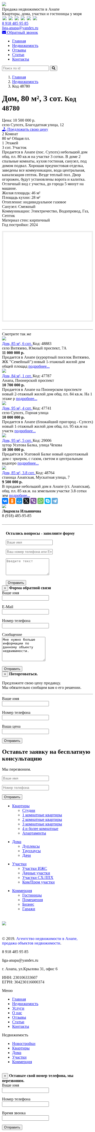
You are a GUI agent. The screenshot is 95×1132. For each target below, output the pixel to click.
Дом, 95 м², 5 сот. (17, 440)
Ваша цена (11, 726)
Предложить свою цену (27, 129)
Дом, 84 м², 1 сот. (17, 376)
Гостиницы (32, 895)
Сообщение (12, 634)
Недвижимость (25, 45)
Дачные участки (36, 873)
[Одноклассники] (12, 501)
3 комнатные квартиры (42, 824)
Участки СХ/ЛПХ (37, 877)
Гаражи (28, 909)
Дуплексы (31, 846)
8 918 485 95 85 (15, 23)
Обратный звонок (22, 32)
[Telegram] (55, 501)
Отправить (16, 583)
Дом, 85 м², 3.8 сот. (19, 473)
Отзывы (19, 50)
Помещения (32, 900)
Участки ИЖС (34, 868)
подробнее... (39, 366)
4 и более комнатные (40, 828)
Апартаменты (34, 833)
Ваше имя (10, 593)
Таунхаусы (31, 851)
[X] (26, 501)
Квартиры (21, 806)
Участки (19, 864)
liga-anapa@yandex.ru (20, 28)
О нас (17, 1013)
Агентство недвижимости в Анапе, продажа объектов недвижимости (40, 940)
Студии (28, 810)
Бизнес (28, 904)
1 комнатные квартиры (42, 815)
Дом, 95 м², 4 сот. (17, 408)
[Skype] (48, 501)
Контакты (20, 59)
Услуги (18, 1008)
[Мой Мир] (19, 501)
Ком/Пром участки (38, 882)
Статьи (18, 54)
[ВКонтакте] (5, 501)
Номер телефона (16, 620)
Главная (19, 41)
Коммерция (22, 890)
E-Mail (7, 607)
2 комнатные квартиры (42, 819)
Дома (16, 842)
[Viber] (33, 501)
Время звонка (14, 1113)
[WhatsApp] (40, 501)
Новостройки (23, 1043)
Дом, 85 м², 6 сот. (17, 343)
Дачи (26, 855)
